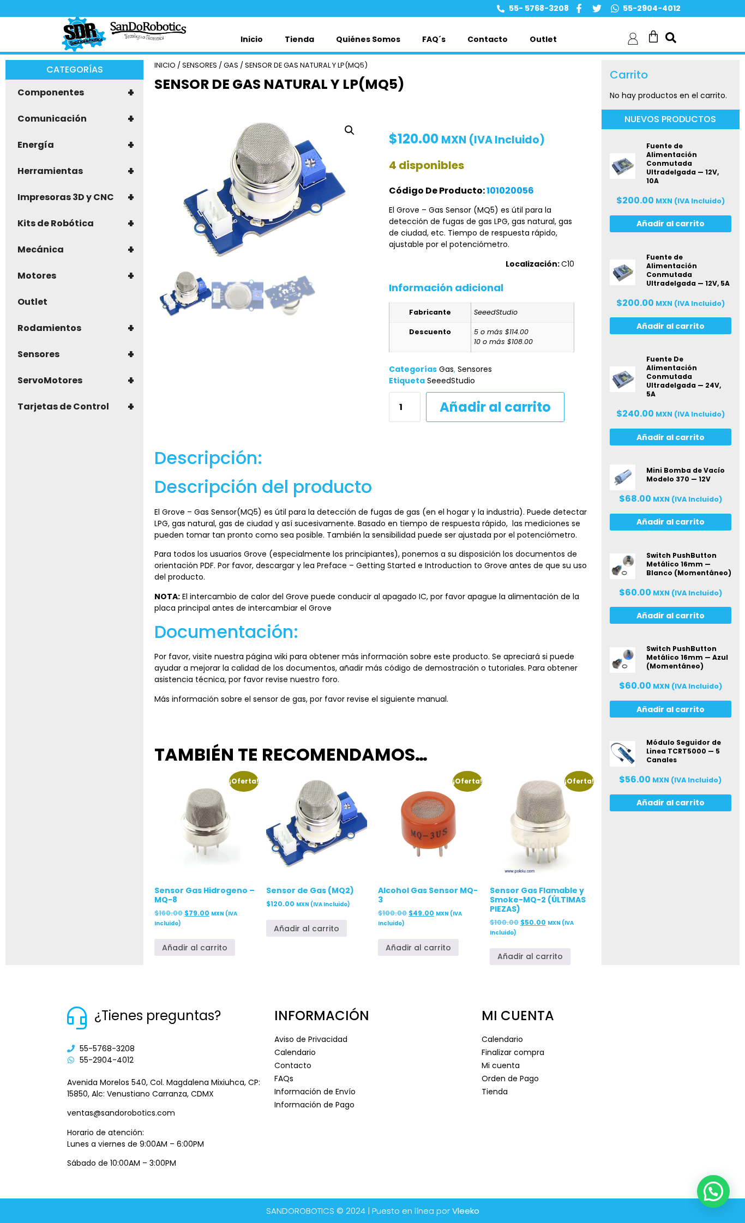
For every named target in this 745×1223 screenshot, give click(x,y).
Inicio (252, 39)
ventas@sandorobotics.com (121, 1112)
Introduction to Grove (466, 565)
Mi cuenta (501, 1065)
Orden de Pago (510, 1078)
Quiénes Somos (368, 39)
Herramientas (75, 171)
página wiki (266, 656)
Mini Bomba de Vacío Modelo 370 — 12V (685, 475)
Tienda (299, 39)
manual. (431, 699)
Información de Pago (314, 1104)
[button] (349, 130)
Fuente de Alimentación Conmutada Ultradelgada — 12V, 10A (682, 163)
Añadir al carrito (495, 407)
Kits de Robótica (75, 223)
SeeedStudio (451, 380)
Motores (75, 276)
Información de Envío (315, 1091)
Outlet (543, 39)
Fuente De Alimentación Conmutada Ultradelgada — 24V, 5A (683, 376)
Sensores (75, 354)
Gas (231, 65)
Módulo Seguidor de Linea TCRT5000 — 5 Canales (683, 751)
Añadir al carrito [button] (194, 947)
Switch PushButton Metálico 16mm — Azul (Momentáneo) (687, 657)
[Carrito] (653, 36)
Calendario (295, 1052)
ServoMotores (75, 380)
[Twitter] (597, 8)
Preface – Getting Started (366, 565)
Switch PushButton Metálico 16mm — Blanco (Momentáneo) (688, 564)
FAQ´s (434, 39)
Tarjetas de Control (75, 406)
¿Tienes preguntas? (157, 1016)
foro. (329, 679)
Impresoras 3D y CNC (75, 197)
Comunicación (75, 118)
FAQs (283, 1078)
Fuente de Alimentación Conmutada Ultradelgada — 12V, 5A (688, 270)
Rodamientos (75, 328)
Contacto (487, 39)
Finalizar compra (513, 1052)
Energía (75, 145)
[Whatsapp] (615, 8)
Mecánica (75, 249)
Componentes (75, 92)
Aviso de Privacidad (310, 1039)
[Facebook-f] (579, 8)
